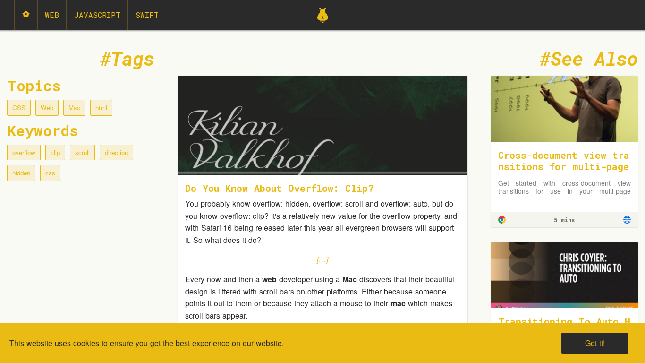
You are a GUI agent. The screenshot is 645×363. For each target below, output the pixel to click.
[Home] (26, 15)
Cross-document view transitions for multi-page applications (563, 166)
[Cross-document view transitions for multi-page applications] (564, 107)
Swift (147, 15)
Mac (74, 107)
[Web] (627, 220)
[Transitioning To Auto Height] (564, 273)
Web (52, 15)
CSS (18, 107)
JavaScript (97, 15)
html (101, 107)
